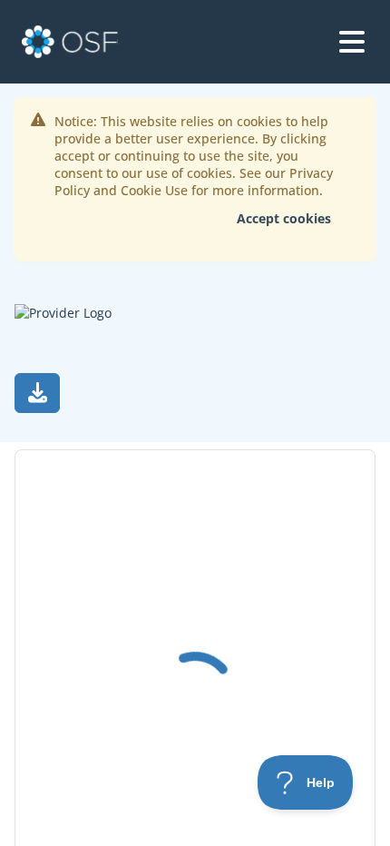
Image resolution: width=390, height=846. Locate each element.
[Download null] (37, 393)
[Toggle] (352, 41)
